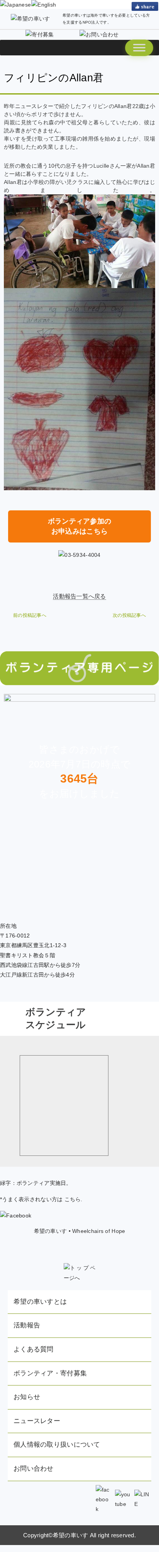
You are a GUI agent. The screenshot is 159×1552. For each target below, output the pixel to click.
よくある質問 (34, 1349)
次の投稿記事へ (129, 615)
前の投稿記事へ (29, 615)
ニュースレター (37, 1421)
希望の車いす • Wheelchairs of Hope (79, 1231)
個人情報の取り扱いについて (57, 1444)
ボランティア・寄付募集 (50, 1373)
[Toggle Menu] (139, 47)
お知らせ (27, 1397)
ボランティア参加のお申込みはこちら (80, 526)
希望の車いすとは (40, 1301)
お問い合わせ (34, 1468)
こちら (72, 1199)
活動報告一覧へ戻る (79, 596)
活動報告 (27, 1325)
